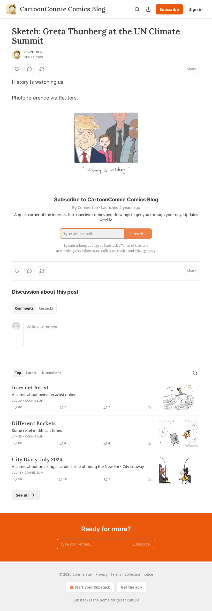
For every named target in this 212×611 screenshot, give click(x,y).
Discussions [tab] (51, 372)
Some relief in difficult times (37, 430)
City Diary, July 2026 (37, 459)
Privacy (101, 574)
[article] (106, 398)
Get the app (131, 587)
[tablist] (34, 308)
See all (22, 495)
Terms (116, 574)
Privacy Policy (145, 250)
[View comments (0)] (29, 69)
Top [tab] (18, 372)
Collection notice (138, 574)
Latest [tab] (31, 372)
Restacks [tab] (46, 308)
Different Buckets (34, 423)
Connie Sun (33, 52)
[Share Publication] (148, 9)
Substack (80, 600)
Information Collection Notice (104, 250)
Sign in (196, 9)
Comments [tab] (24, 308)
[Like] (17, 69)
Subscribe (169, 9)
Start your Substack (92, 587)
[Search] (137, 9)
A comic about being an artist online (44, 394)
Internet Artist (30, 387)
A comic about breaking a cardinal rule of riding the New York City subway (78, 466)
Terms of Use (131, 245)
